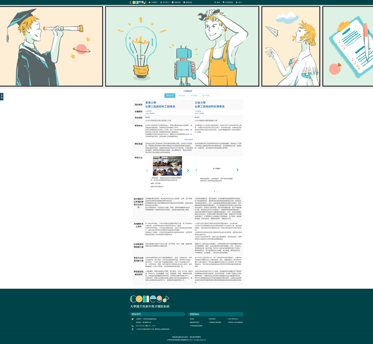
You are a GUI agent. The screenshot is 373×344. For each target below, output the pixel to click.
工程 (148, 111)
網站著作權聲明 (195, 337)
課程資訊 (181, 95)
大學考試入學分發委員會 (235, 322)
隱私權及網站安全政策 (180, 337)
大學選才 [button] (154, 2)
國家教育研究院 (194, 322)
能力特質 (206, 95)
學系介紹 (169, 95)
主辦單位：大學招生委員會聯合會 (146, 319)
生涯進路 (193, 95)
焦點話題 (177, 2)
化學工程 (150, 113)
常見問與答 (229, 2)
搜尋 (218, 2)
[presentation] (147, 170)
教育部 (192, 319)
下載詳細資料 (188, 139)
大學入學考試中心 (233, 319)
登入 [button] (239, 2)
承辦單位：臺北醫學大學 (143, 322)
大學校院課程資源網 (196, 326)
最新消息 (189, 2)
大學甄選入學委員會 (215, 322)
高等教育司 (212, 319)
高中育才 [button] (166, 2)
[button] (163, 194)
